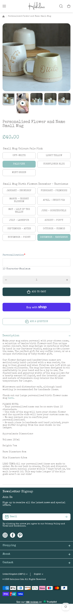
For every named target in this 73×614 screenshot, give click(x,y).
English (37, 574)
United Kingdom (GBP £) (14, 574)
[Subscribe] (66, 516)
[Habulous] (36, 6)
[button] (68, 6)
